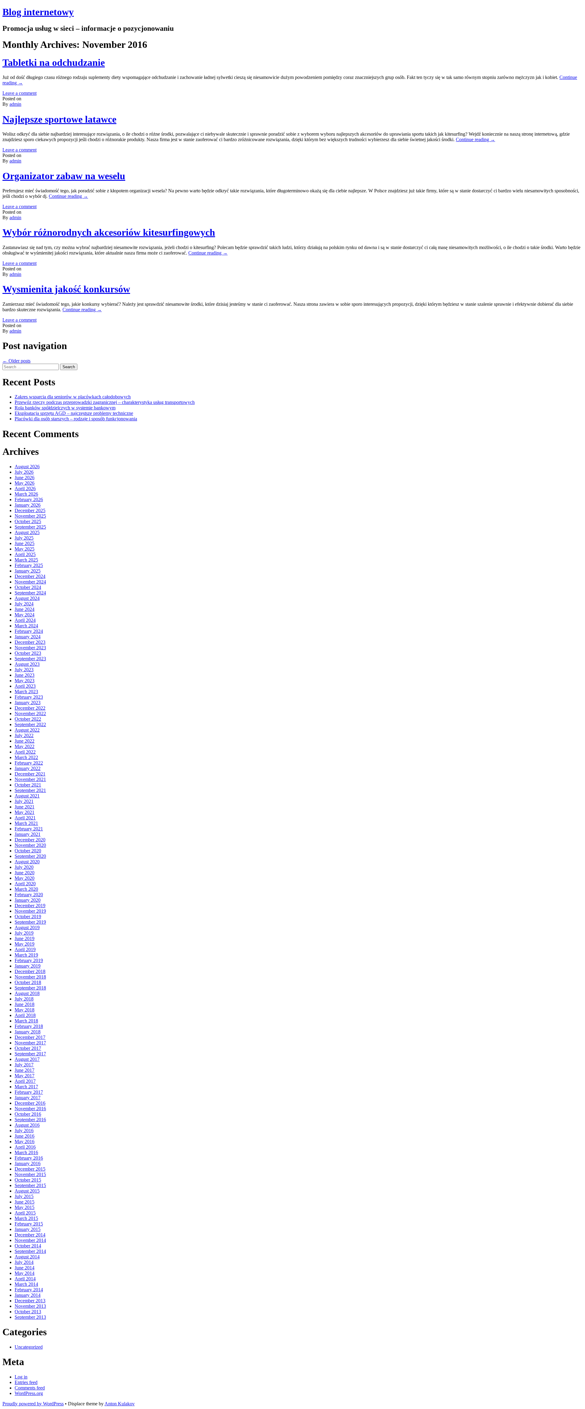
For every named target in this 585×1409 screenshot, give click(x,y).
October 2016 (28, 1114)
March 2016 (26, 1152)
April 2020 (25, 883)
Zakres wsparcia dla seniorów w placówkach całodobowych (73, 396)
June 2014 (24, 1267)
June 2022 (24, 741)
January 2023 (28, 702)
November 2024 (30, 581)
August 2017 (27, 1059)
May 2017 (24, 1075)
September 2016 (30, 1119)
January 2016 (28, 1163)
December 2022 (30, 708)
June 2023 (24, 675)
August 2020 (27, 861)
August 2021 (27, 795)
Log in (21, 1376)
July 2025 (24, 537)
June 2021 (24, 806)
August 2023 (27, 664)
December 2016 (30, 1103)
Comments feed (30, 1387)
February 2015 (29, 1223)
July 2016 (24, 1130)
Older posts (16, 360)
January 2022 (28, 768)
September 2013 (30, 1317)
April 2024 (25, 620)
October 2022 (28, 719)
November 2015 (30, 1174)
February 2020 (29, 894)
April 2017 (25, 1081)
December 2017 (30, 1037)
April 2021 (25, 817)
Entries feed (26, 1382)
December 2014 (30, 1234)
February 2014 (29, 1289)
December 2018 (30, 971)
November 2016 (30, 1108)
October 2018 (28, 982)
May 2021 (24, 812)
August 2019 (27, 927)
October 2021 (28, 784)
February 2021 (29, 828)
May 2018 (24, 1009)
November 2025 (30, 516)
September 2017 (30, 1053)
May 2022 (24, 746)
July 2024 (24, 603)
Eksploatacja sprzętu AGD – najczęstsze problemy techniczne (74, 413)
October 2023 (28, 653)
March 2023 (26, 691)
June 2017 (24, 1070)
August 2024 (27, 598)
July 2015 (24, 1196)
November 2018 (30, 976)
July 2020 (24, 867)
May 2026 (24, 483)
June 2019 (24, 938)
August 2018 (27, 993)
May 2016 (24, 1141)
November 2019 (30, 911)
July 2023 (24, 669)
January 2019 (28, 965)
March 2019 (26, 955)
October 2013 (28, 1311)
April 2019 (25, 949)
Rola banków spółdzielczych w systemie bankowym (65, 407)
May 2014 (24, 1273)
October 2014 (28, 1245)
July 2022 (24, 735)
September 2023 (30, 658)
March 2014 (26, 1284)
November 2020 (30, 845)
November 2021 (30, 779)
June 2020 (24, 872)
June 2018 (24, 1004)
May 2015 (24, 1207)
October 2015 (28, 1179)
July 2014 (24, 1262)
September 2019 (30, 922)
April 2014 (25, 1278)
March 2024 (26, 625)
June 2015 (24, 1201)
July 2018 (24, 998)
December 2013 (30, 1300)
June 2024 (24, 609)
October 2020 (28, 850)
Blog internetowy (38, 11)
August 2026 (27, 466)
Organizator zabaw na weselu (63, 175)
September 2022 (30, 724)
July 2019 (24, 933)
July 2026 (24, 472)
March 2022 (26, 757)
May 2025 (24, 548)
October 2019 (28, 916)
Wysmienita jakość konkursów (66, 289)
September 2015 (30, 1185)
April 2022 (25, 751)
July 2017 (24, 1064)
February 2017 (29, 1092)
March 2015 (26, 1218)
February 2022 (29, 762)
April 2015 (25, 1212)
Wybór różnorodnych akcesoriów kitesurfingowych (108, 232)
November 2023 (30, 647)
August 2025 (27, 532)
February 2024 (29, 631)
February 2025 (29, 565)
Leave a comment (19, 93)
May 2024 (24, 614)
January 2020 (28, 900)
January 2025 (28, 570)
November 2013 (30, 1306)
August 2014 (27, 1256)
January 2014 (28, 1295)
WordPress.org (29, 1393)
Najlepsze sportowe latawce (59, 119)
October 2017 (28, 1048)
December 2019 (30, 905)
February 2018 (29, 1026)
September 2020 (30, 856)
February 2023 (29, 697)
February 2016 (29, 1158)
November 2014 (30, 1240)
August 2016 (27, 1125)
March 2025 (26, 559)
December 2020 (30, 839)
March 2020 (26, 889)
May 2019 (24, 944)
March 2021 (26, 823)
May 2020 (24, 878)
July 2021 (24, 801)
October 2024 (28, 587)
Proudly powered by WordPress (33, 1403)
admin (15, 104)
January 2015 (28, 1229)
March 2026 (26, 494)
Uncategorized (29, 1347)
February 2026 (29, 499)
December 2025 (30, 510)
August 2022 (27, 730)
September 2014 (30, 1251)
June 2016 (24, 1136)
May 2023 (24, 680)
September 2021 (30, 790)
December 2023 (30, 642)
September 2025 (30, 527)
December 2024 (30, 576)
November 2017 (30, 1042)
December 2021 (30, 773)
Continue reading (475, 139)
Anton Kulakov (120, 1403)
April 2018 (25, 1015)
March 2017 (26, 1086)
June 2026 (24, 477)
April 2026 (25, 488)
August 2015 (27, 1190)
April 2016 (25, 1147)
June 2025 (24, 543)
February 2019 (29, 960)
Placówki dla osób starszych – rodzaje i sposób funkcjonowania (76, 418)
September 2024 (30, 592)
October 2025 (28, 521)
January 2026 (28, 505)
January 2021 (28, 834)
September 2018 (30, 987)
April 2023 (25, 686)
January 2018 (28, 1031)
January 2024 (28, 636)
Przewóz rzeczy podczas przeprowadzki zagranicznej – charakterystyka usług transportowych (105, 402)
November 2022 (30, 713)
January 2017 (28, 1097)
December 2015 (30, 1169)
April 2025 (25, 554)
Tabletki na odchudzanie (53, 62)
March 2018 (26, 1020)
